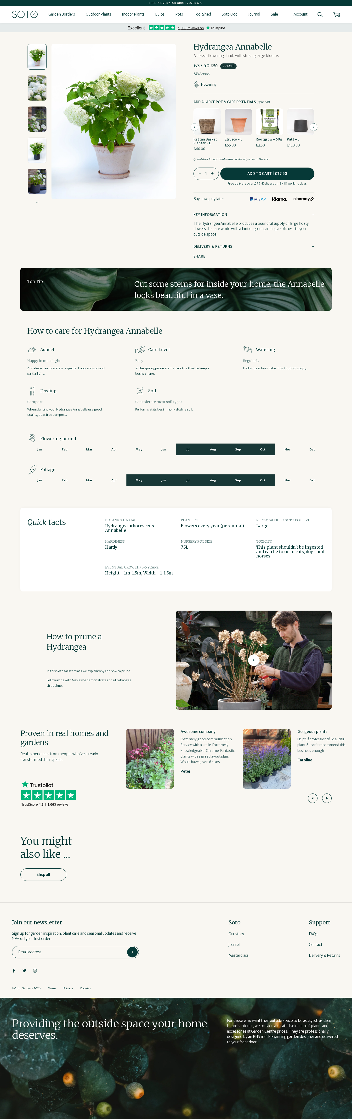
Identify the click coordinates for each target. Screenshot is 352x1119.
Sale (274, 14)
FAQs (313, 934)
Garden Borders (61, 14)
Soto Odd (230, 14)
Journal (254, 14)
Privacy (68, 988)
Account (300, 14)
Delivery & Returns (324, 955)
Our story (236, 934)
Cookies (85, 988)
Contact (315, 944)
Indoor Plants (133, 14)
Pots (179, 14)
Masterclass (238, 955)
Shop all (43, 874)
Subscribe (132, 952)
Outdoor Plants (98, 14)
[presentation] (194, 127)
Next (37, 202)
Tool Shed (202, 14)
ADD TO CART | (267, 173)
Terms (52, 988)
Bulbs (160, 14)
